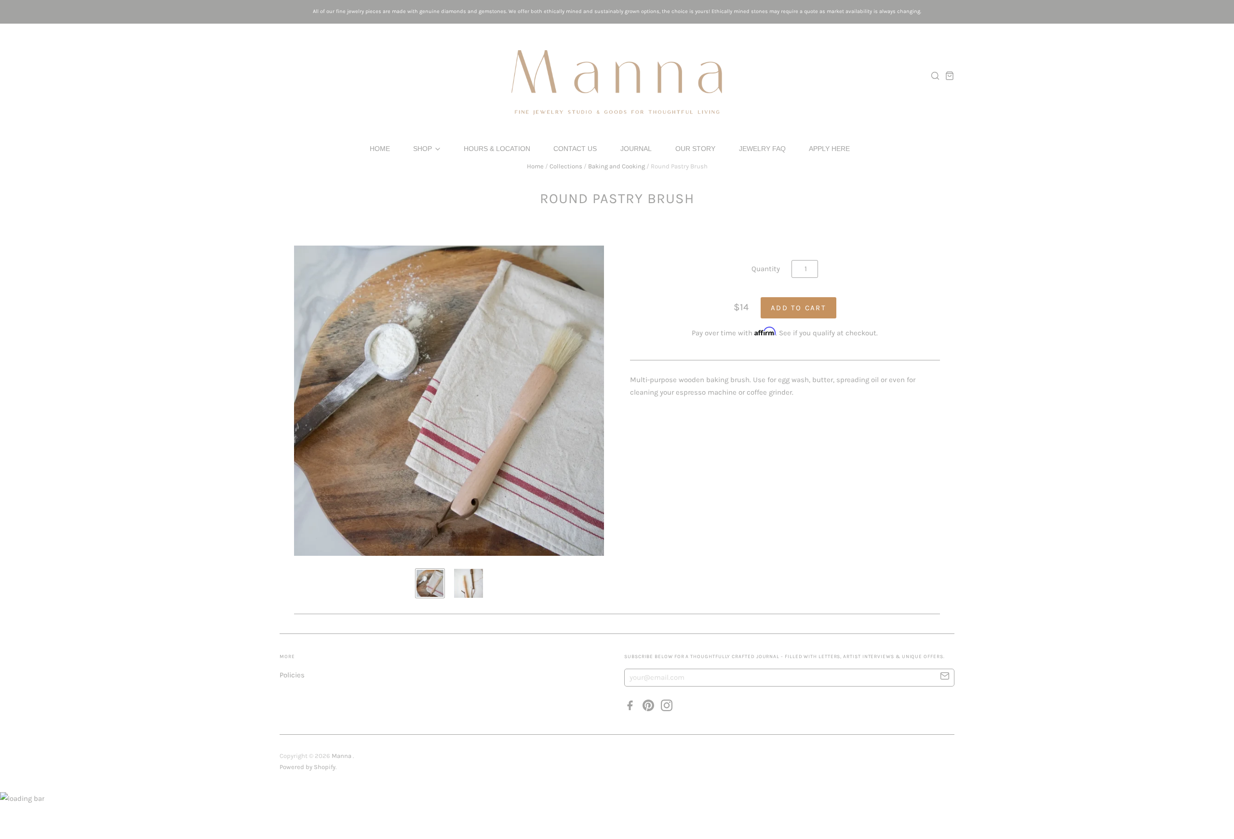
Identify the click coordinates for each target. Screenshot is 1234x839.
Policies (292, 675)
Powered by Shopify (307, 766)
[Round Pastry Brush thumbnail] (430, 583)
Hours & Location (497, 148)
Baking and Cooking (616, 166)
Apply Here (829, 148)
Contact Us (575, 148)
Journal (636, 148)
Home (380, 148)
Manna (342, 755)
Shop (423, 148)
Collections (566, 166)
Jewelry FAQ (762, 148)
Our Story (695, 148)
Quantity (765, 268)
